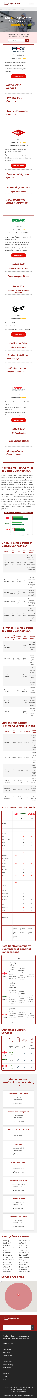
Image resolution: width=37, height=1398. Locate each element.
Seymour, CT (23, 1255)
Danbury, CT (7, 1241)
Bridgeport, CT (24, 1267)
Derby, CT (22, 1260)
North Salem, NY (8, 1260)
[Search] (32, 1327)
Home (1, 9)
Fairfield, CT (7, 1272)
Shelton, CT (23, 1245)
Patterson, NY (8, 1265)
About (5, 1377)
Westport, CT (23, 1262)
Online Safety (7, 1356)
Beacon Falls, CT (24, 1272)
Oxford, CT (22, 1243)
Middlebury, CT (24, 1269)
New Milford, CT (24, 1241)
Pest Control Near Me (10, 9)
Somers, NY (23, 1250)
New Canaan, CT (24, 1257)
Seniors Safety (7, 1349)
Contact (5, 1380)
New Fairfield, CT (8, 1248)
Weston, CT (7, 1262)
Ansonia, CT (23, 1265)
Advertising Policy (21, 1389)
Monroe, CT (7, 1253)
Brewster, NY (7, 1255)
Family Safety (7, 1361)
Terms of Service (8, 1387)
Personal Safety (8, 1365)
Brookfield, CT (8, 1245)
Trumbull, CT (7, 1269)
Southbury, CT (8, 1257)
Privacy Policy (18, 1387)
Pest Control (7, 1368)
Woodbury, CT (24, 1253)
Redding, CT (7, 1243)
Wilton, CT (6, 1267)
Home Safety (7, 1352)
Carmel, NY (23, 1248)
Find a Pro (6, 1374)
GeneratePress (28, 1395)
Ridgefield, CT (7, 1250)
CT (18, 9)
